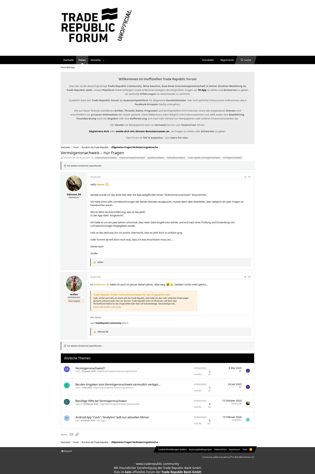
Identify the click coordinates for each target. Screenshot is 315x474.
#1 (249, 176)
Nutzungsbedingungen (200, 449)
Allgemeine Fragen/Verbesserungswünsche (117, 371)
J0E (240, 371)
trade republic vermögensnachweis (204, 157)
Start (244, 449)
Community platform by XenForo (228, 457)
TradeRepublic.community (108, 323)
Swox (77, 387)
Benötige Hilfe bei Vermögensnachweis (101, 401)
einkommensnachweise (106, 157)
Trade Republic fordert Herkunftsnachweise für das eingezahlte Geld (131, 294)
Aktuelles (96, 60)
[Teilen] (245, 177)
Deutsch (67, 451)
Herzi (77, 371)
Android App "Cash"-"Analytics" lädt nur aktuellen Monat (112, 417)
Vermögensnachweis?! (90, 368)
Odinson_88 (69, 157)
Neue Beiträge (68, 67)
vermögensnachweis (232, 157)
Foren (82, 60)
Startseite (68, 60)
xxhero (78, 404)
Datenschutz (220, 449)
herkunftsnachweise (176, 157)
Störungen (101, 420)
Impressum (234, 449)
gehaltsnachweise (156, 157)
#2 (249, 277)
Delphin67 (237, 420)
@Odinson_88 (101, 284)
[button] (103, 60)
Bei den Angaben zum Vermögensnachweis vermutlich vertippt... (117, 384)
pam (77, 420)
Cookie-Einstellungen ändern (172, 449)
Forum (101, 184)
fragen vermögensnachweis (132, 157)
